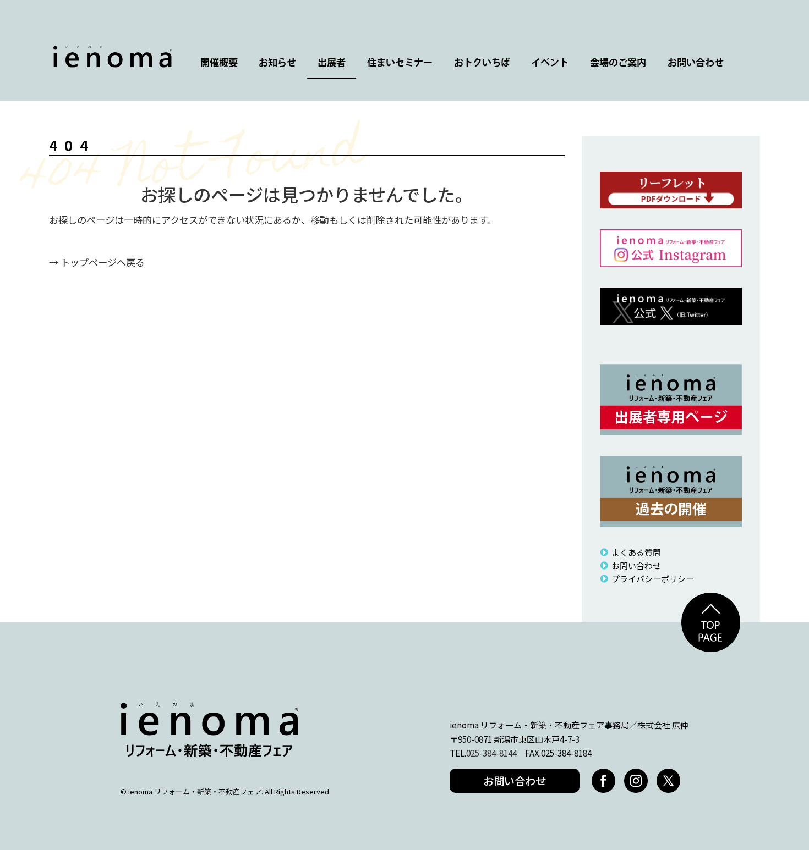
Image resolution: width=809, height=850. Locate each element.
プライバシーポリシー (652, 578)
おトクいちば (482, 63)
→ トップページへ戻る (97, 262)
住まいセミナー (400, 63)
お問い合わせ (696, 63)
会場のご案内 (618, 63)
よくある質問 (635, 552)
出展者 (332, 63)
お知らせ (277, 63)
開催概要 (219, 63)
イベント (550, 63)
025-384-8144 (491, 753)
